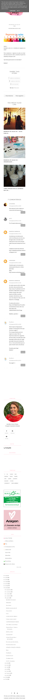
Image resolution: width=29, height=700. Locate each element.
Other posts (16, 87)
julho (7, 663)
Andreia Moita (8, 558)
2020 (6, 577)
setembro (8, 595)
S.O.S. (7, 613)
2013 (6, 679)
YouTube (6, 438)
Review (11, 476)
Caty (10, 218)
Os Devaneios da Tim (10, 546)
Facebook (6, 433)
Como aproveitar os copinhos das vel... (13, 189)
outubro (8, 593)
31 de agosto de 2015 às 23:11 (15, 360)
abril (7, 669)
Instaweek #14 (9, 634)
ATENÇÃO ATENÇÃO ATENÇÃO (13, 647)
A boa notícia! (9, 610)
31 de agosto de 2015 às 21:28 (15, 282)
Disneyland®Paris (14, 483)
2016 (6, 585)
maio (7, 667)
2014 (6, 677)
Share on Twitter (15, 81)
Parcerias (6, 476)
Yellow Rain (7, 555)
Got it (18, 10)
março (7, 671)
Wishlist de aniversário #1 (11, 608)
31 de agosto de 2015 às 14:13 (15, 233)
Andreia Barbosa (14, 231)
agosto (7, 597)
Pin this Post (15, 84)
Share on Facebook (15, 78)
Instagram (12, 433)
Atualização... (9, 652)
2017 (6, 583)
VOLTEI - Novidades (10, 661)
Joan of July (7, 552)
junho (7, 665)
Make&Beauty (7, 483)
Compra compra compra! (11, 619)
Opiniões (15, 476)
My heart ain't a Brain (10, 564)
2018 (6, 581)
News (7, 650)
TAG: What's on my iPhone (11, 624)
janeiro (7, 675)
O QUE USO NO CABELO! (11, 616)
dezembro (8, 589)
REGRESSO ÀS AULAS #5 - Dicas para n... (13, 132)
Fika (6, 543)
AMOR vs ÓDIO (9, 631)
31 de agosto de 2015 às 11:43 (15, 220)
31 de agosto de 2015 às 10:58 (15, 206)
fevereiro (8, 673)
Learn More (12, 10)
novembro (8, 591)
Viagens (11, 474)
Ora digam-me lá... (9, 658)
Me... (7, 474)
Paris (5, 478)
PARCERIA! (8, 602)
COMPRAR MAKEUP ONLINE (12, 621)
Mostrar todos (19, 567)
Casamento (15, 478)
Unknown (12, 260)
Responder (23, 212)
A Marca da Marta (9, 541)
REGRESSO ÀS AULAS (11, 599)
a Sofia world (8, 549)
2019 (6, 579)
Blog (15, 474)
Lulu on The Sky (8, 538)
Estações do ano (9, 655)
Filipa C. (11, 322)
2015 (6, 587)
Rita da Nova (8, 561)
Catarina (12, 203)
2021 (6, 575)
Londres (9, 478)
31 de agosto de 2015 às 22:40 (15, 324)
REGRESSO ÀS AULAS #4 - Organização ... (11, 160)
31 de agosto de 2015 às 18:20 (15, 262)
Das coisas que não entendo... (12, 641)
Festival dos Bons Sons (11, 644)
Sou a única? (8, 605)
